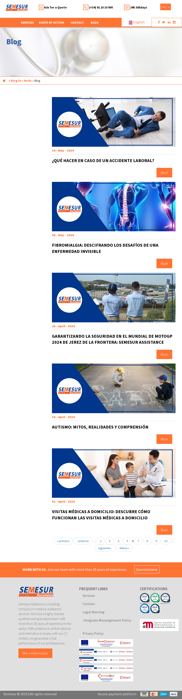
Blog (95, 22)
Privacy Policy (93, 633)
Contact (77, 22)
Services (89, 595)
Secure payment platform (117, 694)
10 (165, 541)
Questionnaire (146, 569)
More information (35, 653)
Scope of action (51, 22)
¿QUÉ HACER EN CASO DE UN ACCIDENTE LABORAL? (103, 160)
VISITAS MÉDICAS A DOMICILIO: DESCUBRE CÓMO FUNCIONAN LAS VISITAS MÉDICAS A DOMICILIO (101, 515)
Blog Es (16, 81)
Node (28, 81)
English (139, 22)
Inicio (4, 81)
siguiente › (105, 548)
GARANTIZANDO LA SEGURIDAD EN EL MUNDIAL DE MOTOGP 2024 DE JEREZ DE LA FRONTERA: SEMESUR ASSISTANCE (112, 339)
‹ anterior (83, 541)
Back (164, 172)
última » (124, 548)
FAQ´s (166, 7)
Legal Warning (94, 612)
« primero (63, 541)
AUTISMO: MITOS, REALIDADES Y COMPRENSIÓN (100, 427)
